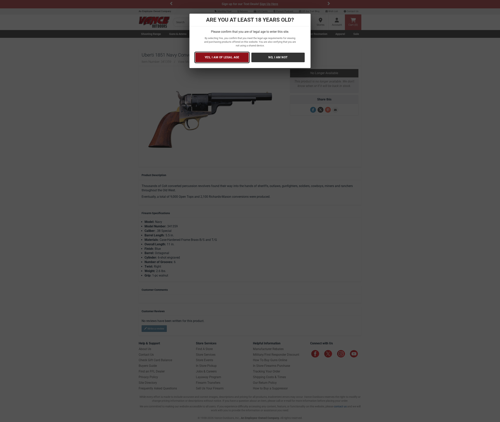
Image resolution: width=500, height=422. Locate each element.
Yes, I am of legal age (222, 57)
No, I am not (278, 57)
